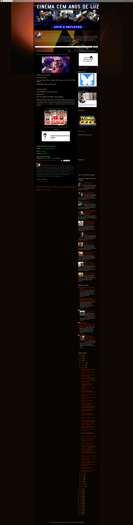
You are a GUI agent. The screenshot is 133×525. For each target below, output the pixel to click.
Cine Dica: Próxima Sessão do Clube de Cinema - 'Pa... (87, 444)
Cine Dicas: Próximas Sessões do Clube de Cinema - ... (88, 381)
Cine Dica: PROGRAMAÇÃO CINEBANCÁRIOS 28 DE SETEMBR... (87, 385)
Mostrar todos (94, 349)
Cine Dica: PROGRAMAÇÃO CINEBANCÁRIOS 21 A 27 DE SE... (88, 410)
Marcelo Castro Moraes (48, 33)
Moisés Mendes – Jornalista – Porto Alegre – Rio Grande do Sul (87, 299)
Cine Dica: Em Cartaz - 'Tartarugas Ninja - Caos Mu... (88, 456)
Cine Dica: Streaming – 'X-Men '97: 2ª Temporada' (90, 273)
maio (82, 479)
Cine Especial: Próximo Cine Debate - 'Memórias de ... (88, 465)
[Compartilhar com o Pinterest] (69, 160)
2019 (81, 494)
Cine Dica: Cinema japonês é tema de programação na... (88, 462)
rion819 (71, 522)
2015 (81, 501)
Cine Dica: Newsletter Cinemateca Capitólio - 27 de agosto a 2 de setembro (90, 263)
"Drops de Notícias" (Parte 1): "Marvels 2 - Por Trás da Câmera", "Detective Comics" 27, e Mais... (90, 338)
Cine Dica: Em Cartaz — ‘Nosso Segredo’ (89, 183)
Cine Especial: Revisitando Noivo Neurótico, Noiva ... (88, 370)
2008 (81, 514)
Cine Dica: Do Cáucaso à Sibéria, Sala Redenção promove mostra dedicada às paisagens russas (89, 223)
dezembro (83, 362)
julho (82, 475)
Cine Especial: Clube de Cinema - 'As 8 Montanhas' (88, 459)
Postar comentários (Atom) (46, 189)
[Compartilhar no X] (66, 160)
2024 (81, 358)
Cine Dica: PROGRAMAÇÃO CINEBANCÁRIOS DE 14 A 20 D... (88, 427)
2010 (81, 510)
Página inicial (56, 187)
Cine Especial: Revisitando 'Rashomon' (86, 401)
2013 (81, 505)
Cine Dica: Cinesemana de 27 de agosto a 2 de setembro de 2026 (90, 253)
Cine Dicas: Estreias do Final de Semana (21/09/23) (88, 404)
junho (82, 477)
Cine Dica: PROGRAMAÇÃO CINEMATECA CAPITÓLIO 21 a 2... (88, 414)
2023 (81, 360)
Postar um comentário (43, 181)
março (82, 483)
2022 (81, 489)
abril (82, 481)
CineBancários (83, 322)
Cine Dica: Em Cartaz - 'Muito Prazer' (89, 202)
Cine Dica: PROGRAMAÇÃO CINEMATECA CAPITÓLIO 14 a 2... (88, 433)
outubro (83, 365)
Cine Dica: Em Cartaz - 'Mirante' (88, 438)
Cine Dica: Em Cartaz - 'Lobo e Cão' (88, 436)
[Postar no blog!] (65, 160)
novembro (83, 363)
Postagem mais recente (43, 187)
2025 (81, 356)
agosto (82, 474)
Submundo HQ (83, 335)
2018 (81, 496)
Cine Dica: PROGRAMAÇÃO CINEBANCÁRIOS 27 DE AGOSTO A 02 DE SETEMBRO (90, 212)
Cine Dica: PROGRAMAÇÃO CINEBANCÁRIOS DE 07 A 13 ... (88, 449)
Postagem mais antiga (68, 187)
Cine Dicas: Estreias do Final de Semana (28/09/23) (88, 375)
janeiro (82, 486)
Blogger (82, 522)
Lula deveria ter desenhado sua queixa (87, 301)
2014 (81, 503)
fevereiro (83, 484)
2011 (81, 509)
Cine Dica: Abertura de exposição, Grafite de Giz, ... (88, 398)
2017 (81, 498)
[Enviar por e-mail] (64, 160)
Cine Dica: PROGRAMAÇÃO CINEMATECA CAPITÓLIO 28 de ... (88, 392)
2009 (81, 512)
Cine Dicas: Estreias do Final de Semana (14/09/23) (88, 424)
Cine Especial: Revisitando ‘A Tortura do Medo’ (87, 468)
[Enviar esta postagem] (61, 160)
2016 (81, 500)
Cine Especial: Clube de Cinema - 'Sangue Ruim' (89, 193)
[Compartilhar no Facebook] (68, 160)
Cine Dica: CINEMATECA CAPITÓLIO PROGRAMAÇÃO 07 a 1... (88, 453)
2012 (81, 507)
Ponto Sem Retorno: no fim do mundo (89, 312)
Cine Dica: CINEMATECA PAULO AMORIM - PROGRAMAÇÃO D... (88, 378)
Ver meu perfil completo (40, 43)
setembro (83, 367)
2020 (81, 492)
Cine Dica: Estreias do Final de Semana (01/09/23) (87, 471)
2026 (81, 355)
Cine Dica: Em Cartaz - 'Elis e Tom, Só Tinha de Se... (88, 395)
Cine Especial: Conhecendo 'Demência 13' (87, 441)
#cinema (42, 162)
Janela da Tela (83, 310)
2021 (81, 490)
